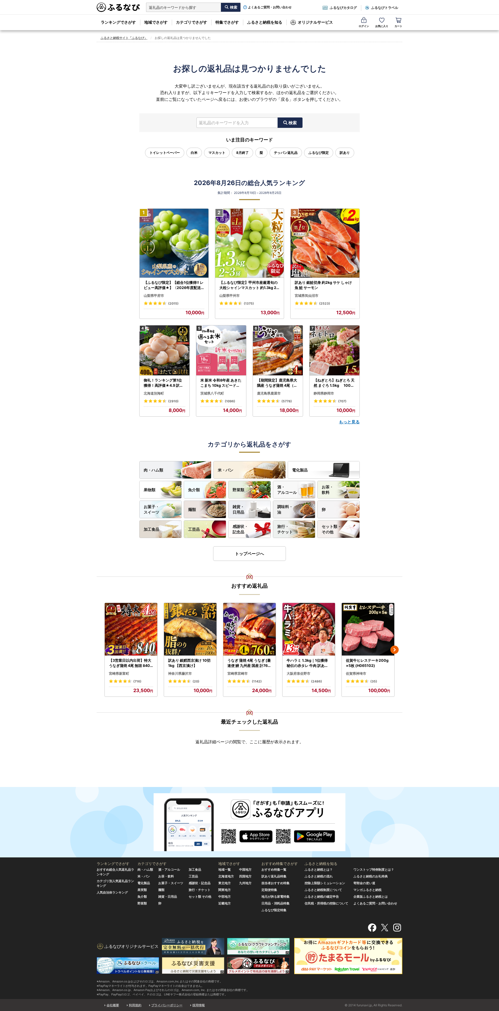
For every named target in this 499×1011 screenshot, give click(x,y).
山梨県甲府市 (154, 295)
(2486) (316, 681)
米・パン (225, 470)
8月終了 (242, 152)
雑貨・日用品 (238, 509)
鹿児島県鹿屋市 (269, 393)
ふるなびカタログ (343, 7)
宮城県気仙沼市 (306, 295)
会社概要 (113, 1005)
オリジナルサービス (315, 22)
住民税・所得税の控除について (326, 903)
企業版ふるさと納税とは (370, 896)
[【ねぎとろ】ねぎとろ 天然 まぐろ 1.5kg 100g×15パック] (334, 350)
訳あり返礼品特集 (273, 876)
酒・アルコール (287, 489)
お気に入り (381, 26)
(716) (137, 681)
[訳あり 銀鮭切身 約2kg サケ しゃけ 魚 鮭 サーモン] (325, 243)
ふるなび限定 (318, 152)
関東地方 (224, 890)
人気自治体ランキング (112, 892)
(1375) (249, 303)
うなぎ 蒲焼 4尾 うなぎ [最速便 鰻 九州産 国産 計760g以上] (249, 663)
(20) (196, 681)
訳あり (345, 152)
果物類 (149, 489)
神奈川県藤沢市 (180, 673)
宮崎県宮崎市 (237, 673)
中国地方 (245, 869)
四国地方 (245, 876)
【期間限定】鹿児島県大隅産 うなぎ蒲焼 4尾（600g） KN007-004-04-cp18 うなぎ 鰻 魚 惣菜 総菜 (278, 383)
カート (398, 26)
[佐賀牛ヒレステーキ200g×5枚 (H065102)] (368, 629)
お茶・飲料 (327, 489)
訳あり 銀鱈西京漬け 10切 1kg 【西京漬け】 (189, 663)
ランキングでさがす (118, 22)
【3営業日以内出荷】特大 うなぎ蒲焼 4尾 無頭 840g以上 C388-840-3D (130, 663)
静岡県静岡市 (324, 393)
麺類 (192, 509)
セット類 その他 (200, 896)
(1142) (257, 681)
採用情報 (198, 1005)
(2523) (324, 303)
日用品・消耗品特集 (275, 903)
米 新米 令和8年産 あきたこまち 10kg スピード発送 (220, 383)
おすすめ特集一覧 (273, 869)
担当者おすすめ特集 (275, 883)
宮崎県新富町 (119, 673)
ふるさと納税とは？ (319, 869)
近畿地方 (224, 903)
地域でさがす (156, 22)
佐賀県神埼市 (356, 673)
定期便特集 (269, 890)
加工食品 (151, 529)
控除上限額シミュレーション (325, 883)
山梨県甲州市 (229, 295)
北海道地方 (226, 876)
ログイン (364, 26)
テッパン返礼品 (286, 152)
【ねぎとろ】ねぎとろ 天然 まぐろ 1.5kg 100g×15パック (334, 383)
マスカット (216, 152)
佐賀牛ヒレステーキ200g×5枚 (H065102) (367, 663)
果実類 (142, 890)
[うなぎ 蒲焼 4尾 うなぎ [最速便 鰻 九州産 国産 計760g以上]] (249, 629)
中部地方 (224, 896)
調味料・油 (285, 509)
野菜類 (238, 489)
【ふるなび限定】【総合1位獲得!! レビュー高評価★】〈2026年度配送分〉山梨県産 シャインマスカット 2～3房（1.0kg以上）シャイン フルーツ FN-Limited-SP (174, 285)
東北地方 (224, 883)
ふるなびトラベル (384, 7)
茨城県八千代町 (212, 393)
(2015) (173, 303)
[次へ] (394, 650)
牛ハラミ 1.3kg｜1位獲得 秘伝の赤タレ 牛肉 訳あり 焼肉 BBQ (307, 663)
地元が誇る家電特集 (275, 896)
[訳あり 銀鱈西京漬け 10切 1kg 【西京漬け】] (190, 629)
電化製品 (300, 470)
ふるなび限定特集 (273, 910)
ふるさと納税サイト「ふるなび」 (124, 38)
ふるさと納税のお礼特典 (370, 876)
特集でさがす (227, 22)
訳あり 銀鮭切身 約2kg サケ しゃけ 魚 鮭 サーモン (323, 285)
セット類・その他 (331, 529)
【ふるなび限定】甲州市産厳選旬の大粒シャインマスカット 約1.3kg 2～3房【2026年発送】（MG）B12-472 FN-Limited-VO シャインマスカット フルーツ (249, 285)
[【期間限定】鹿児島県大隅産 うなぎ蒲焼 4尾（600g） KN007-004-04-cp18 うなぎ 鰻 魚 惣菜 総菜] (278, 350)
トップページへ (249, 553)
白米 (194, 152)
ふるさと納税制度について (323, 890)
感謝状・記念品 (240, 529)
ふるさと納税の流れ (319, 876)
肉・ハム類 (153, 470)
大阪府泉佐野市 (298, 673)
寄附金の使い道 (364, 883)
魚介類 (194, 489)
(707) (342, 401)
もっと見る (349, 421)
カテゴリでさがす (191, 22)
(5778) (286, 401)
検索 (292, 122)
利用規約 (135, 1005)
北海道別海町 (154, 393)
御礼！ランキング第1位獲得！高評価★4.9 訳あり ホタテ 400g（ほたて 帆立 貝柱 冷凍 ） (164, 383)
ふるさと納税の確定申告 (322, 896)
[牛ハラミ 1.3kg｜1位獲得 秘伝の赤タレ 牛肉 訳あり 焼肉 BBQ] (309, 629)
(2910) (173, 401)
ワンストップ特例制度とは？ (373, 869)
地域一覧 (224, 869)
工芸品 (194, 529)
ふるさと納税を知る (264, 22)
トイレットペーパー (164, 152)
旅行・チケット (285, 529)
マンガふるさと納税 (367, 890)
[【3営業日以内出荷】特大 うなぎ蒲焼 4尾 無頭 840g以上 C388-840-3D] (131, 629)
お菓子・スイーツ (151, 509)
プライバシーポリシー (166, 1005)
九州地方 (245, 883)
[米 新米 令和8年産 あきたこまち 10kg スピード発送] (221, 350)
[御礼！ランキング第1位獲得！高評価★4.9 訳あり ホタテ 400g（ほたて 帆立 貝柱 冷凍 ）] (164, 350)
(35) (373, 681)
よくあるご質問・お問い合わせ (270, 7)
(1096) (230, 401)
